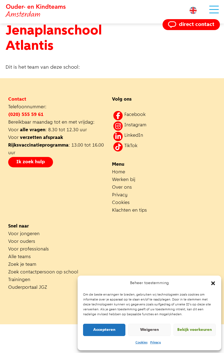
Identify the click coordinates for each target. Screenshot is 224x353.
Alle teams (19, 257)
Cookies (141, 342)
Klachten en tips (130, 210)
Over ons (122, 187)
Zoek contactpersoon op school (43, 272)
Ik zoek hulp (30, 162)
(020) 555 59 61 (25, 114)
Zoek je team (22, 264)
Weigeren (149, 330)
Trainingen (19, 280)
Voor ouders (21, 241)
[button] (213, 283)
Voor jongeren (24, 234)
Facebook (135, 114)
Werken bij (123, 179)
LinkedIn (133, 135)
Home (118, 172)
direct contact (196, 24)
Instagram (135, 125)
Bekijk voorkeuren (194, 330)
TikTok (130, 146)
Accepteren (104, 330)
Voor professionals (28, 249)
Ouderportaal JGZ (27, 287)
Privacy (155, 342)
